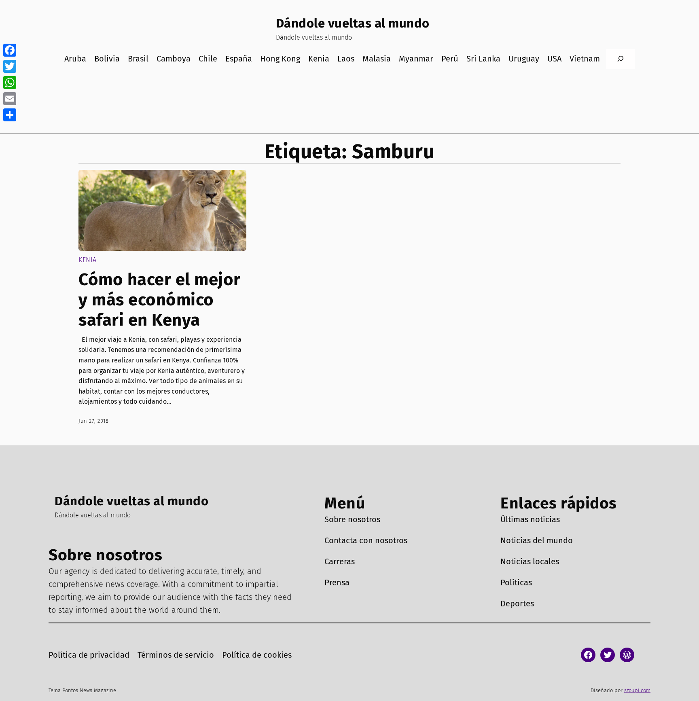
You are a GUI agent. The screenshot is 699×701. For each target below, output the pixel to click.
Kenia (87, 260)
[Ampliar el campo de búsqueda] (620, 59)
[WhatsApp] (10, 82)
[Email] (10, 99)
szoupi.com (637, 690)
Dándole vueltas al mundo (353, 23)
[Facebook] (10, 50)
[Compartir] (10, 115)
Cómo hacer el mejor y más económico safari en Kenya (159, 299)
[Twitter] (10, 66)
